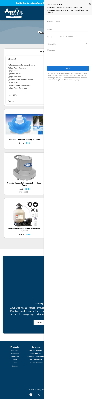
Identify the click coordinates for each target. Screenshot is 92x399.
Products (14, 347)
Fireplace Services (36, 363)
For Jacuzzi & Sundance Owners (22, 65)
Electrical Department (35, 356)
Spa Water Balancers (18, 68)
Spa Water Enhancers (18, 88)
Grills (15, 363)
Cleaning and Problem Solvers (21, 79)
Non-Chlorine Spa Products (20, 85)
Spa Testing (14, 82)
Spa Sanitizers (15, 76)
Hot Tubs (14, 350)
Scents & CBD (15, 74)
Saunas (15, 366)
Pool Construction (35, 360)
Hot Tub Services (35, 350)
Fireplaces (15, 356)
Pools (15, 360)
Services (36, 347)
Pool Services (35, 353)
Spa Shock (14, 71)
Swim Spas (15, 353)
